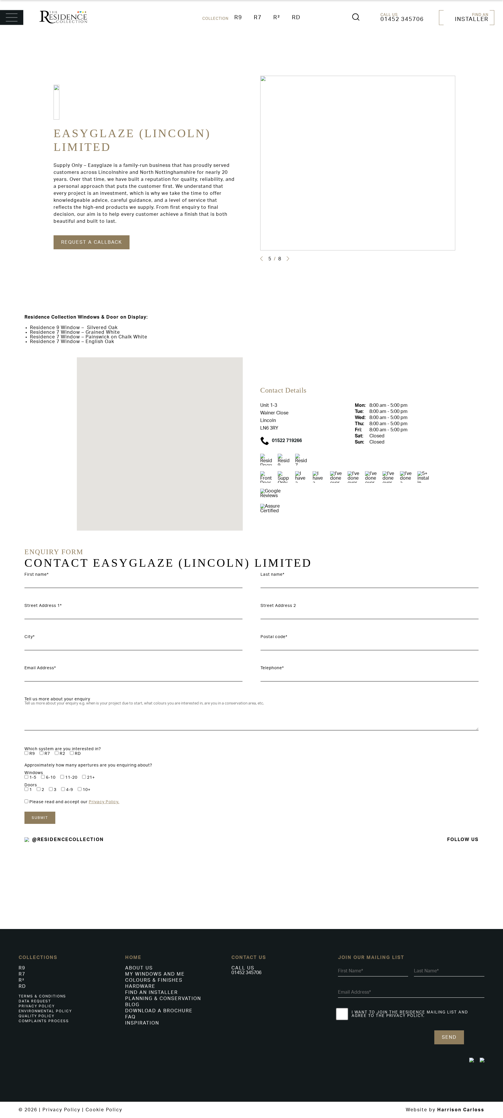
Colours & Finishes (154, 980)
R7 (258, 17)
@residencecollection (68, 839)
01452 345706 (402, 19)
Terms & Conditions (42, 996)
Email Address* (40, 668)
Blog (132, 1004)
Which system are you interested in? (62, 749)
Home (133, 957)
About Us (139, 968)
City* (29, 637)
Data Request (35, 1001)
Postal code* (274, 637)
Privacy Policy (37, 1006)
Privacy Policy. (104, 802)
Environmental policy (45, 1011)
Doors (30, 785)
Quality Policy (36, 1016)
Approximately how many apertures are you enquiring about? (88, 765)
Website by (445, 1110)
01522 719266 (287, 440)
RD (296, 17)
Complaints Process (44, 1021)
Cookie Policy (104, 1110)
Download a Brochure (159, 1011)
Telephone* (272, 668)
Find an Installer (151, 992)
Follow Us (463, 839)
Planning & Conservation (163, 998)
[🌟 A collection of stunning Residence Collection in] (461, 881)
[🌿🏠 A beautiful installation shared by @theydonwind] (377, 888)
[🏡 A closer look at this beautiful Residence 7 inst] (42, 880)
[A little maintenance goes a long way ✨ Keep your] (210, 868)
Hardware (140, 986)
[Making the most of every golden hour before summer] (126, 875)
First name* (36, 575)
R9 (238, 17)
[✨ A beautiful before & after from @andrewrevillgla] (293, 881)
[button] (261, 258)
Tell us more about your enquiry (57, 699)
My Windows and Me (155, 974)
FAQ (130, 1017)
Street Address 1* (43, 606)
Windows (33, 773)
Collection (215, 18)
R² (276, 17)
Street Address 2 (278, 606)
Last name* (272, 575)
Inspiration (142, 1023)
